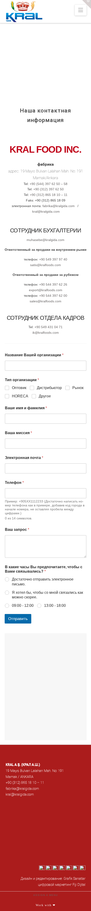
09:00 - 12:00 (23, 605)
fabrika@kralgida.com (58, 206)
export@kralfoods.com (45, 290)
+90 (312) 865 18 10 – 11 (48, 195)
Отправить (18, 619)
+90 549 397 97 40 (53, 259)
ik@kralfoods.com (45, 332)
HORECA (20, 396)
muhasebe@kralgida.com (45, 240)
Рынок (78, 388)
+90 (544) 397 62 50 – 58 (48, 184)
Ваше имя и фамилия (26, 408)
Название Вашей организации (34, 355)
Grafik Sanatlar (74, 878)
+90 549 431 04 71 (49, 327)
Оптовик (19, 388)
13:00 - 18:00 (55, 605)
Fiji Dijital (79, 884)
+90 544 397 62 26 (52, 284)
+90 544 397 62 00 (53, 295)
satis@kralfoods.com (45, 265)
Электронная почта (24, 458)
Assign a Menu (45, 895)
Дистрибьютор (49, 388)
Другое (45, 396)
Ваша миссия (18, 433)
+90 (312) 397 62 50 (48, 189)
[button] (81, 10)
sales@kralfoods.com (45, 301)
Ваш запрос (17, 529)
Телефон (14, 483)
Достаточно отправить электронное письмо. (43, 581)
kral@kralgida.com (46, 211)
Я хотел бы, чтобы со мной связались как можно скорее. (47, 595)
